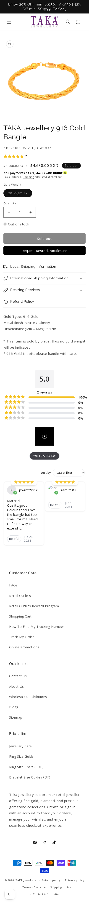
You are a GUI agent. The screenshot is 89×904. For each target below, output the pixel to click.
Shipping (28, 177)
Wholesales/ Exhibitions (28, 697)
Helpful (14, 539)
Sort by (46, 473)
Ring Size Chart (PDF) (26, 767)
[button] (9, 22)
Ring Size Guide (21, 756)
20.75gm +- (20, 194)
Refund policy (51, 880)
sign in (70, 807)
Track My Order (21, 637)
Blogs (13, 707)
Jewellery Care (20, 746)
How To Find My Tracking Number (36, 626)
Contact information (46, 894)
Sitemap (15, 717)
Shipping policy (60, 887)
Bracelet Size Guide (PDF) (29, 777)
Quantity (9, 203)
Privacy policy (74, 880)
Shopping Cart (20, 616)
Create (53, 807)
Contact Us (18, 676)
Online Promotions (24, 647)
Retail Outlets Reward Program (34, 606)
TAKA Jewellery (26, 880)
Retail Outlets (20, 596)
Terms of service (34, 887)
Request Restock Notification (44, 250)
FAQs (13, 585)
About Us (16, 686)
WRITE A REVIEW (44, 456)
